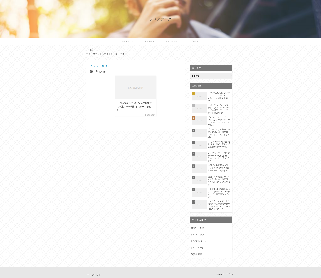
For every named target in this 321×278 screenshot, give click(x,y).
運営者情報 (196, 254)
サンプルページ (199, 241)
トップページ (197, 247)
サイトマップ (197, 234)
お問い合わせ (197, 228)
